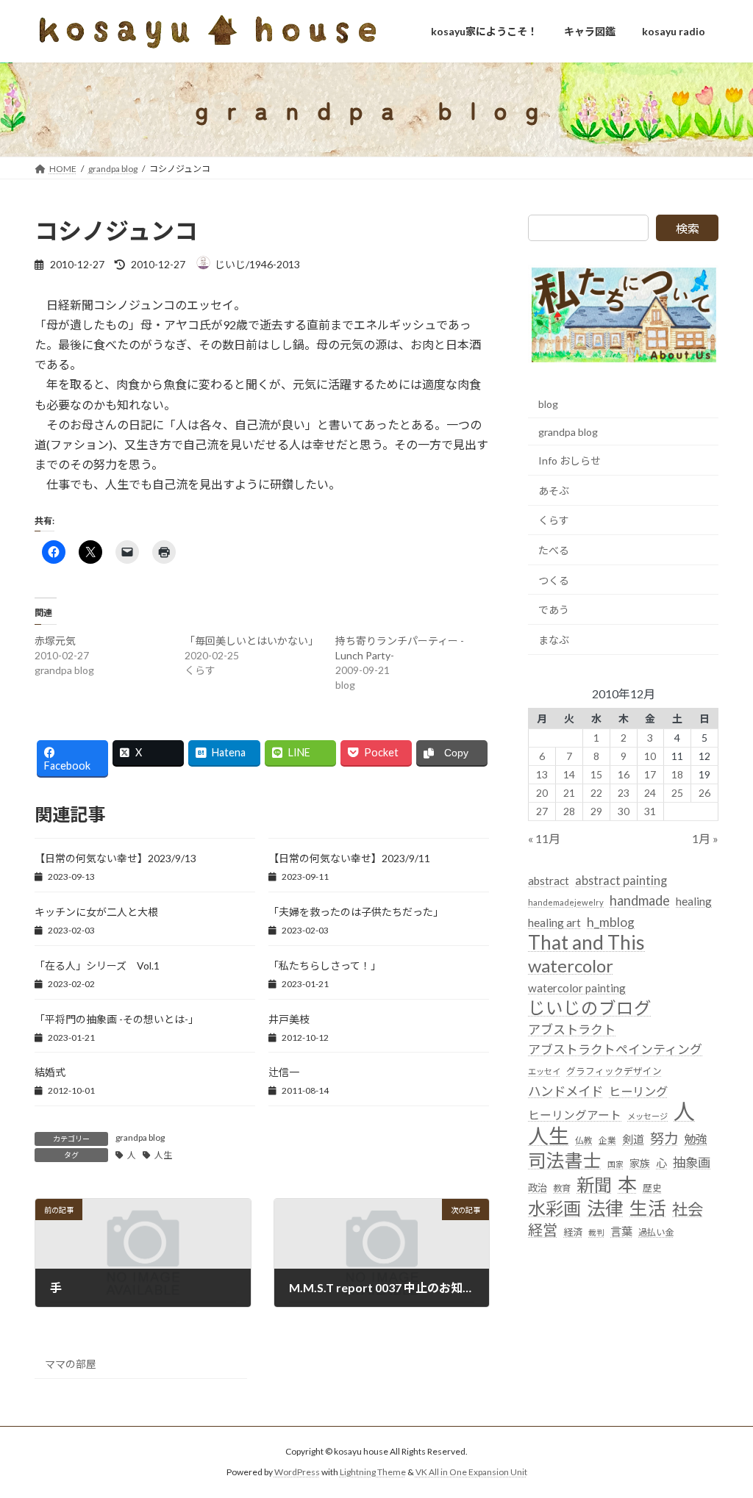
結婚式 (50, 1072)
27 (542, 811)
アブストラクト (571, 1029)
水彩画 (554, 1208)
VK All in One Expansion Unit (471, 1472)
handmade (640, 900)
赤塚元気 (55, 640)
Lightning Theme (373, 1472)
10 (650, 756)
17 (650, 774)
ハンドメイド (565, 1091)
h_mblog (611, 922)
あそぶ (553, 490)
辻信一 (283, 1072)
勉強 (695, 1139)
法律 (605, 1208)
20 (542, 792)
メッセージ (647, 1116)
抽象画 (691, 1163)
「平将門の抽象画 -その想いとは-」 (117, 1019)
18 (677, 774)
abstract (548, 880)
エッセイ (544, 1071)
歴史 (652, 1188)
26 (704, 792)
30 (623, 811)
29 (596, 811)
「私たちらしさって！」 (324, 965)
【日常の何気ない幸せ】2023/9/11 (349, 858)
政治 (537, 1188)
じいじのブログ (590, 1008)
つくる (553, 580)
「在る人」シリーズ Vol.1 (97, 965)
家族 (639, 1164)
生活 (647, 1208)
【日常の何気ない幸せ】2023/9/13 (115, 858)
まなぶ (553, 640)
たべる (553, 550)
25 (677, 792)
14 (569, 774)
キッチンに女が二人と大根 (96, 912)
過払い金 (656, 1232)
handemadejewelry (566, 902)
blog (548, 404)
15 (596, 774)
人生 (163, 1155)
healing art (554, 922)
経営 (542, 1230)
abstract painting (621, 880)
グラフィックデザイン (614, 1071)
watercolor (570, 965)
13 (542, 774)
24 (650, 792)
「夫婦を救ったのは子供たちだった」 (355, 912)
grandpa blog (140, 1137)
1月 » (705, 838)
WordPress (297, 1472)
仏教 (584, 1140)
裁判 (596, 1232)
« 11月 (544, 838)
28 (569, 811)
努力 (664, 1138)
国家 (615, 1164)
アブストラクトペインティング (615, 1050)
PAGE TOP (721, 1439)
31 (650, 811)
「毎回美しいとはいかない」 (251, 640)
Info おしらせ (569, 460)
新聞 (594, 1184)
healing (694, 901)
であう (553, 609)
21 (569, 792)
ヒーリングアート (574, 1115)
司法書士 (565, 1161)
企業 (607, 1140)
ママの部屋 (70, 1364)
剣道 (633, 1139)
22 (596, 792)
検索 (687, 228)
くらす (553, 521)
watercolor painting (577, 988)
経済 (572, 1232)
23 (623, 792)
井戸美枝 (289, 1019)
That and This (586, 943)
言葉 (621, 1231)
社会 (687, 1209)
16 (623, 774)
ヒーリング (638, 1091)
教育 (562, 1188)
